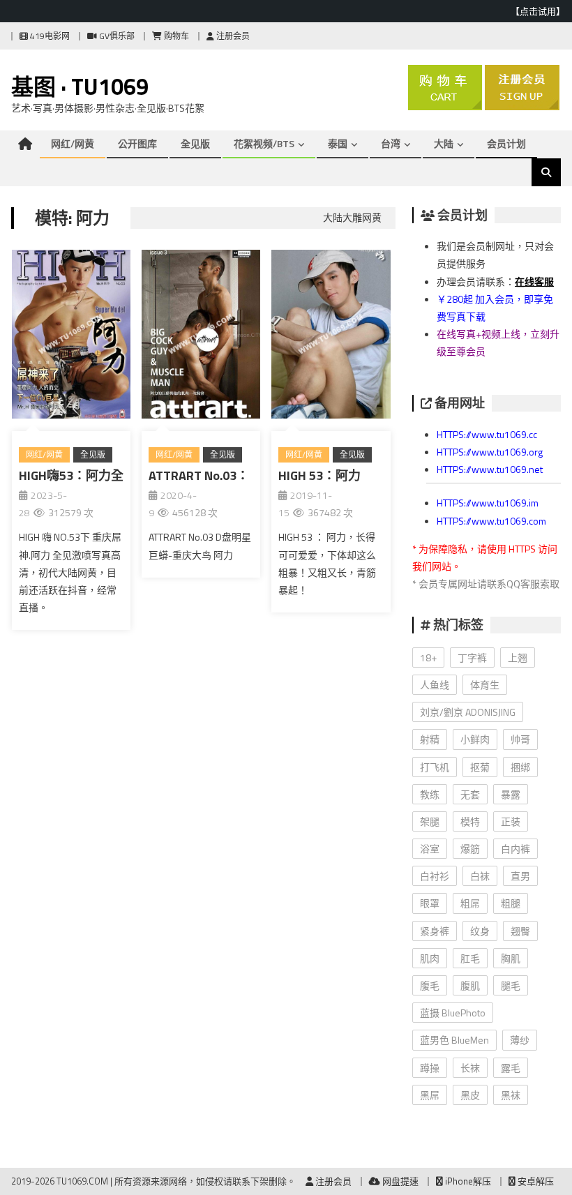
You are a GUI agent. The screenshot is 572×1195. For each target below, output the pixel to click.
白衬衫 (434, 876)
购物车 (175, 36)
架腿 (429, 821)
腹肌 (470, 985)
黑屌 (429, 1095)
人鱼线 (434, 684)
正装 (510, 821)
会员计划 (506, 143)
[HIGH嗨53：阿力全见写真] (71, 337)
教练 (429, 794)
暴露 (510, 794)
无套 (470, 794)
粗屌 (470, 903)
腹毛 (429, 985)
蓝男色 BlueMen (454, 1039)
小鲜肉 (475, 739)
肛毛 (470, 958)
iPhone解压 (467, 1181)
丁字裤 (472, 657)
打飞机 (434, 767)
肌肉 (429, 958)
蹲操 (429, 1067)
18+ (428, 657)
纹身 (480, 931)
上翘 (517, 657)
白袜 (480, 876)
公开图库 (137, 143)
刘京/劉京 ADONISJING (467, 712)
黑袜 (510, 1095)
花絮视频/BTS (264, 143)
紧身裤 (434, 931)
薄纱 (519, 1039)
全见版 (195, 143)
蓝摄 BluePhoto (453, 1012)
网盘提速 (399, 1181)
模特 (470, 821)
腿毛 (510, 985)
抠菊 (480, 767)
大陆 (443, 143)
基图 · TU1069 (80, 86)
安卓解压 (534, 1181)
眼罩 (429, 903)
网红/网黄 (72, 143)
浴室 (429, 848)
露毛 (510, 1067)
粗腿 (510, 903)
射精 (429, 739)
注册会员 (232, 36)
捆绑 (520, 767)
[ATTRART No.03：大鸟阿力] (201, 337)
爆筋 (470, 848)
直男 (520, 876)
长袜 (470, 1067)
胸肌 (510, 958)
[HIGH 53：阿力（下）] (330, 337)
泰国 (337, 143)
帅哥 (520, 739)
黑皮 (470, 1095)
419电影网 (49, 36)
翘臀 (520, 931)
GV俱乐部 (116, 36)
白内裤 (515, 848)
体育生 (484, 684)
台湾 (390, 143)
